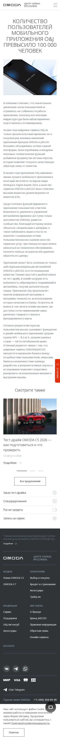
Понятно (14, 732)
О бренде (35, 611)
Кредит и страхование (43, 584)
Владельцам (10, 605)
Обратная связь (39, 630)
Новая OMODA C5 (13, 577)
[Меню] (55, 5)
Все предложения (30, 481)
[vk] (6, 668)
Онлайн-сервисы (39, 637)
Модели (7, 571)
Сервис (7, 611)
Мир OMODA (36, 605)
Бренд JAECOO (38, 618)
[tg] (16, 668)
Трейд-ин (35, 596)
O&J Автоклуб (11, 624)
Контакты (8, 646)
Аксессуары (36, 590)
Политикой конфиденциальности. (30, 723)
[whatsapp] (25, 668)
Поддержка (10, 618)
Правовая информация (43, 624)
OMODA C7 (9, 584)
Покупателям (37, 571)
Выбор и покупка (40, 577)
